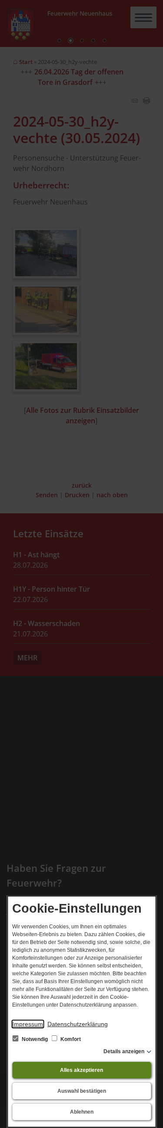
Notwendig (34, 1039)
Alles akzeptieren (81, 1070)
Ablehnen (81, 1112)
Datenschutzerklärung (77, 1024)
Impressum (27, 1024)
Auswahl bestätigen (81, 1091)
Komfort (70, 1039)
